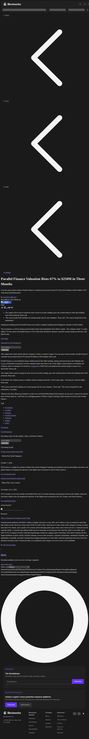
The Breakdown (6, 432)
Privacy (59, 723)
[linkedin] (79, 713)
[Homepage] (12, 4)
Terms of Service (60, 728)
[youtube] (75, 713)
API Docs (60, 716)
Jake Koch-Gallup (9, 545)
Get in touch (25, 705)
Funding (8, 410)
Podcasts (32, 718)
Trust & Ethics (62, 720)
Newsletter (4, 338)
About (47, 716)
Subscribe (78, 681)
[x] (83, 713)
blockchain (9, 408)
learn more (12, 474)
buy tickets (4, 474)
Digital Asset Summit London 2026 (13, 478)
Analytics (32, 732)
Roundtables (33, 729)
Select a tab (5, 567)
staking (7, 420)
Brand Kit (48, 727)
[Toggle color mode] (84, 4)
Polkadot (34, 366)
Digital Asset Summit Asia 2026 (12, 452)
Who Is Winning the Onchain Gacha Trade (15, 518)
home (7, 15)
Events (31, 725)
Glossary (60, 732)
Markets (8, 272)
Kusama (4, 363)
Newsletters (33, 722)
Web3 (7, 423)
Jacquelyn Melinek (9, 297)
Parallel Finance (10, 415)
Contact (48, 723)
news (7, 101)
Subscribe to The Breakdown (11, 343)
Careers (48, 720)
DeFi (7, 187)
